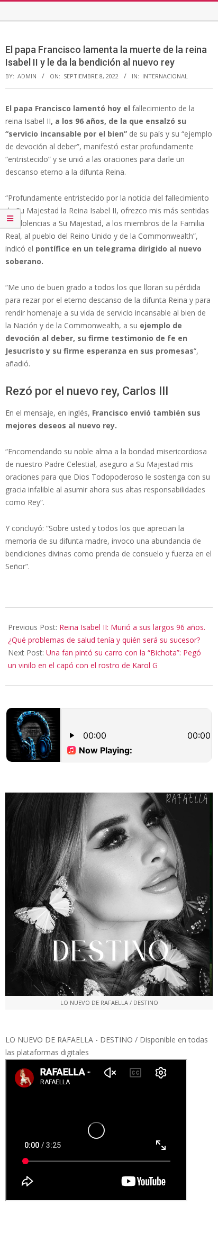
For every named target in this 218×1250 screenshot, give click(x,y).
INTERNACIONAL (165, 76)
